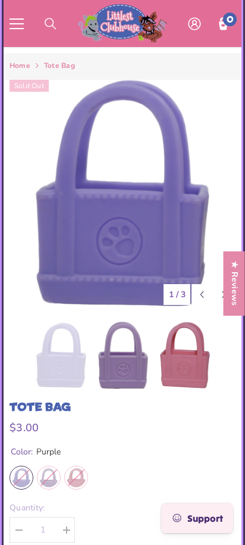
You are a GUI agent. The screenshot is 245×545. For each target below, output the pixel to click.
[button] (201, 294)
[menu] (17, 24)
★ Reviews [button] (234, 283)
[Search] (50, 24)
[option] (122, 193)
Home (20, 65)
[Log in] (194, 24)
